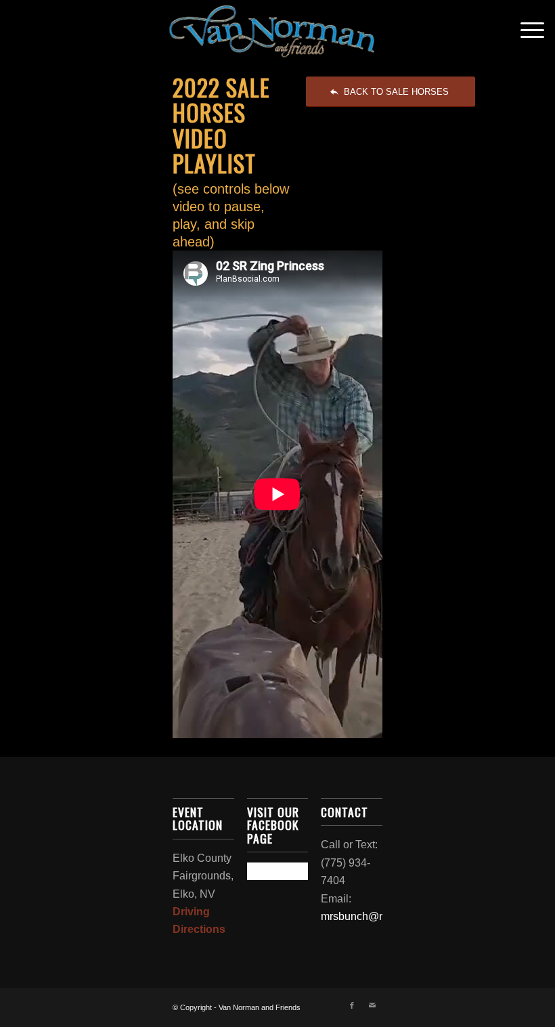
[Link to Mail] (372, 1005)
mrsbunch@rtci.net (366, 916)
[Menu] (525, 30)
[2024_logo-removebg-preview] (277, 30)
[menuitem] (525, 30)
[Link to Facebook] (352, 1005)
